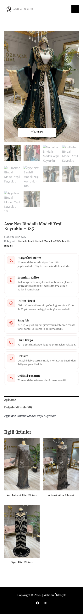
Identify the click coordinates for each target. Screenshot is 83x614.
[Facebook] (37, 603)
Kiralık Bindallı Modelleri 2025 (44, 241)
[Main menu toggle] (75, 9)
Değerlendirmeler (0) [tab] (18, 407)
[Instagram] (45, 603)
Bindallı (22, 241)
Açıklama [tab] (10, 400)
